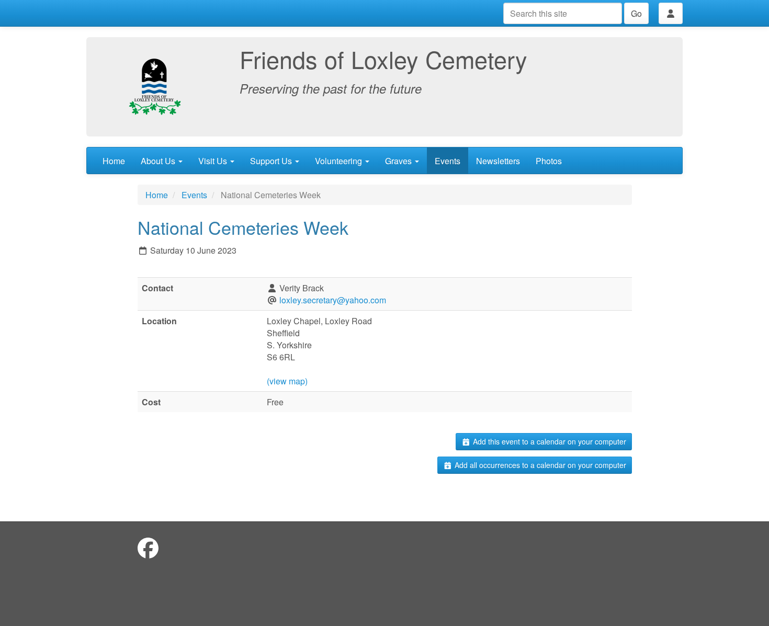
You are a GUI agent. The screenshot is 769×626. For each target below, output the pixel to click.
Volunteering (339, 161)
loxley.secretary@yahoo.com (332, 300)
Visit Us (213, 161)
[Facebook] (148, 547)
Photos (549, 161)
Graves (399, 161)
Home (114, 161)
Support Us (272, 161)
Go (636, 13)
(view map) (287, 381)
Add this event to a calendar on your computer (548, 441)
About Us (159, 161)
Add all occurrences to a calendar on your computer (539, 465)
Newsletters (498, 161)
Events (447, 161)
